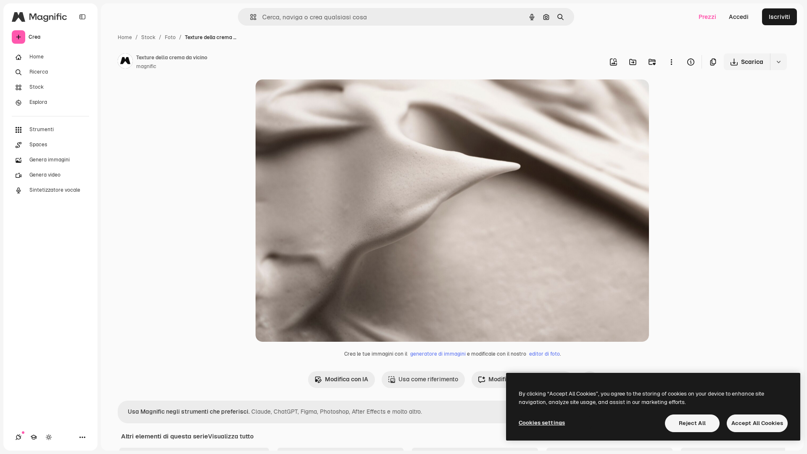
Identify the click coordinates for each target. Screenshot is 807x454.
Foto (170, 37)
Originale (311, 96)
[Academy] (33, 437)
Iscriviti (779, 17)
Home (125, 37)
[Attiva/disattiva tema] (48, 437)
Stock (148, 37)
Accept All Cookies (757, 423)
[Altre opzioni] (671, 61)
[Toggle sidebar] (82, 17)
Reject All (692, 423)
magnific (146, 66)
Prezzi (707, 17)
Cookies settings (542, 422)
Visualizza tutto (230, 436)
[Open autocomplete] (249, 17)
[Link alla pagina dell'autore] (125, 62)
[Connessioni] (18, 437)
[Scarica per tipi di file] (778, 61)
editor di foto (544, 354)
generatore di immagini (438, 354)
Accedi (739, 17)
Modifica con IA (346, 379)
